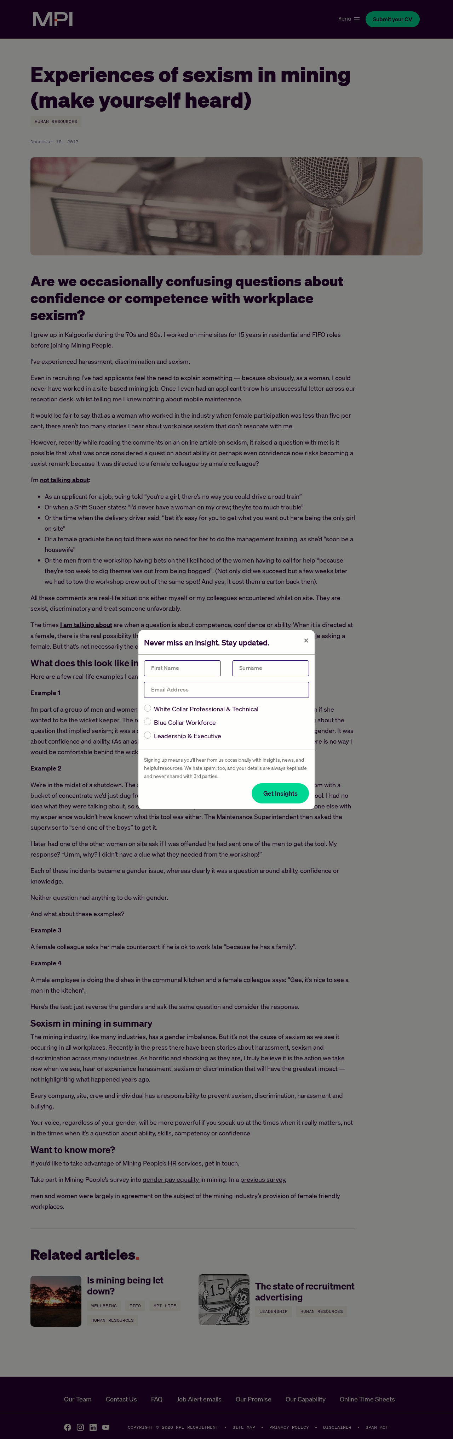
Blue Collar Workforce (185, 722)
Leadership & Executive (187, 736)
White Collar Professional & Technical (206, 709)
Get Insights (280, 793)
